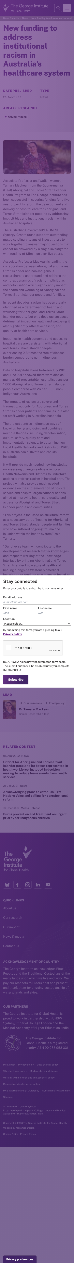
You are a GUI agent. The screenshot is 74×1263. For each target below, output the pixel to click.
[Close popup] (70, 579)
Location (9, 618)
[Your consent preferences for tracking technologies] (20, 1259)
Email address (12, 597)
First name (10, 608)
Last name (45, 608)
